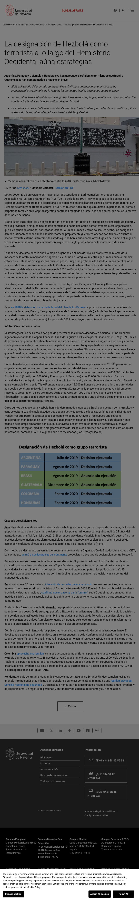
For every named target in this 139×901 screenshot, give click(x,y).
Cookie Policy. (34, 887)
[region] (69, 885)
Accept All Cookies (99, 893)
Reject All (123, 893)
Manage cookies (13, 893)
